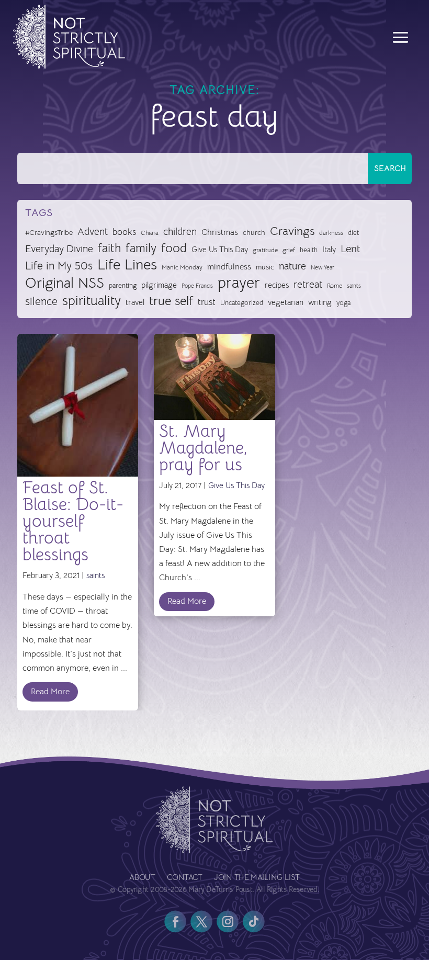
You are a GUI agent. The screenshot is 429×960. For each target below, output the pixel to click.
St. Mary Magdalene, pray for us (203, 448)
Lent (350, 248)
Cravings (292, 230)
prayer (239, 283)
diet (353, 232)
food (174, 248)
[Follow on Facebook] (175, 921)
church (254, 232)
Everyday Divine (59, 249)
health (309, 249)
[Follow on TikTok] (254, 921)
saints (354, 285)
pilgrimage (159, 285)
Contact (184, 878)
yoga (343, 303)
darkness (331, 232)
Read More (50, 691)
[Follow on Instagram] (228, 921)
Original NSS (64, 283)
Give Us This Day (219, 249)
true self (171, 301)
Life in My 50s (59, 266)
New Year (322, 267)
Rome (334, 285)
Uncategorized (241, 302)
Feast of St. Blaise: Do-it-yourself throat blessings (72, 521)
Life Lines (127, 265)
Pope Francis (197, 285)
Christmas (219, 232)
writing (320, 302)
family (141, 248)
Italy (329, 249)
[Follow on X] (201, 921)
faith (109, 248)
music (265, 267)
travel (135, 302)
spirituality (91, 301)
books (124, 232)
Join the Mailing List (256, 878)
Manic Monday (182, 267)
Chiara (150, 233)
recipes (277, 285)
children (180, 231)
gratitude (265, 250)
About (142, 878)
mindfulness (229, 267)
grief (289, 250)
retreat (307, 284)
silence (41, 301)
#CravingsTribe (49, 232)
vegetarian (285, 302)
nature (292, 266)
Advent (92, 231)
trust (207, 302)
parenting (123, 285)
